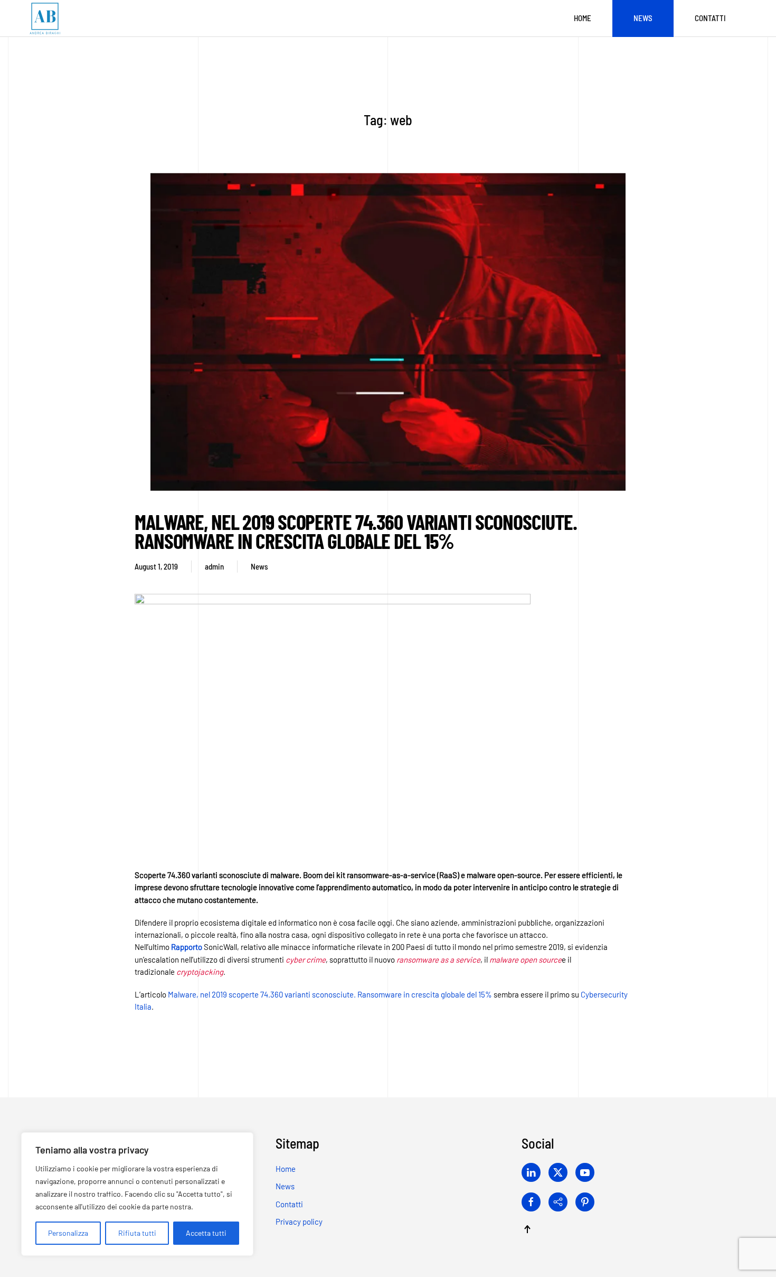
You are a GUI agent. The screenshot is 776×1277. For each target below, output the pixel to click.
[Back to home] (45, 18)
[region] (137, 1194)
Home (582, 18)
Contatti (710, 18)
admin (214, 566)
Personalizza (68, 1232)
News (642, 18)
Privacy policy (299, 1221)
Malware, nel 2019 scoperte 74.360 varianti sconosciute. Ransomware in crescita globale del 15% (356, 531)
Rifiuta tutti (137, 1232)
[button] (527, 1229)
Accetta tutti (206, 1232)
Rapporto (186, 947)
